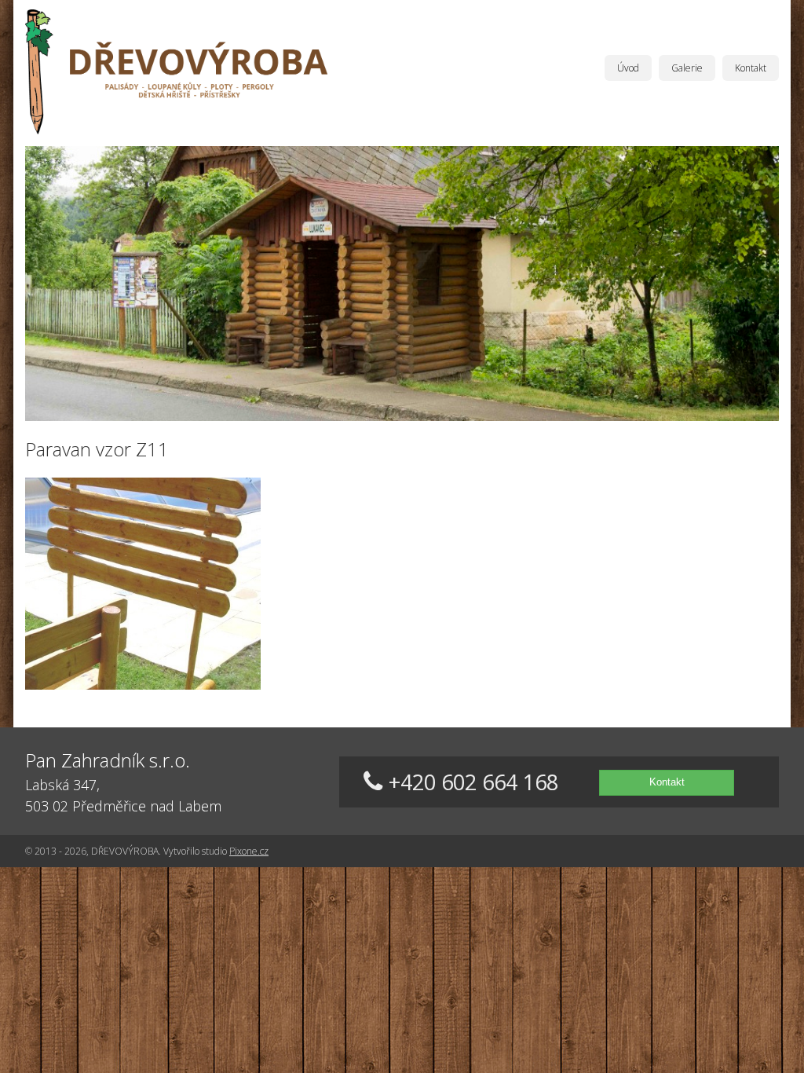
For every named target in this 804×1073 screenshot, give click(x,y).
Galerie (687, 68)
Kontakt (750, 68)
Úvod (628, 68)
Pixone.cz (249, 851)
